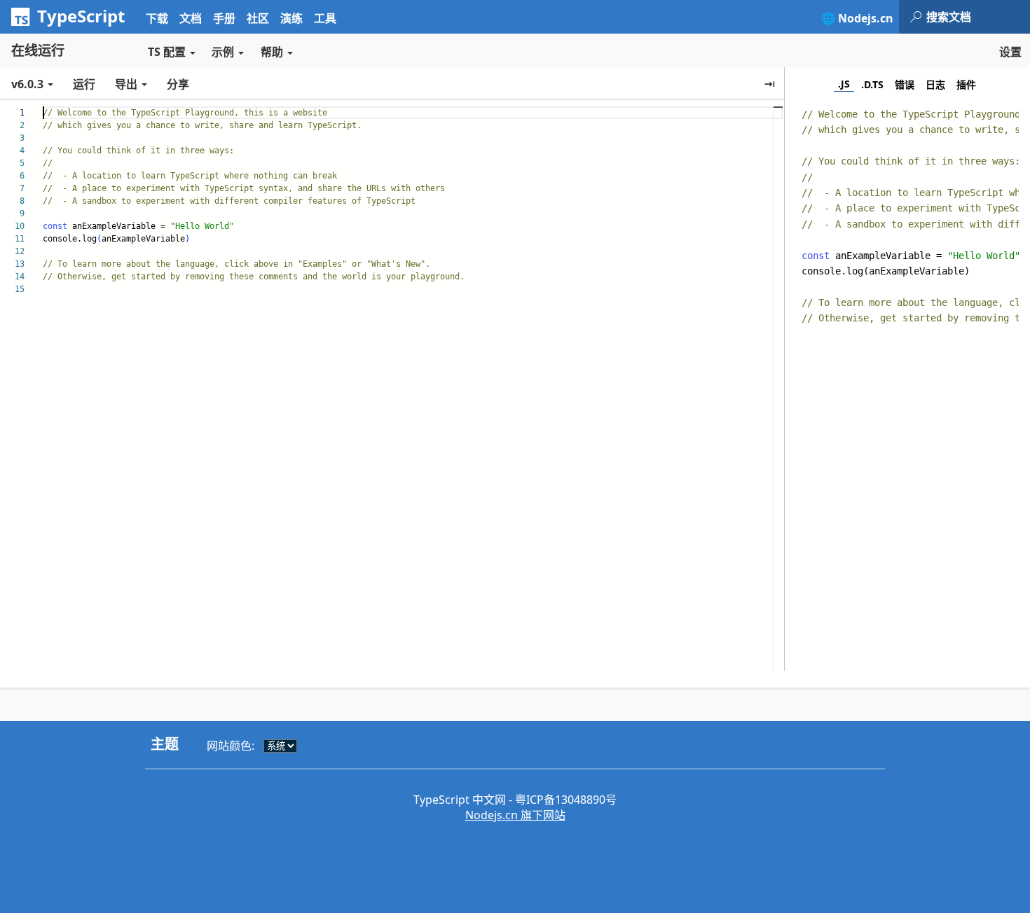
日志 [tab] (935, 84)
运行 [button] (84, 84)
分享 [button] (178, 84)
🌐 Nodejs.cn (857, 18)
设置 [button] (1010, 52)
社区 (258, 18)
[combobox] (977, 17)
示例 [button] (223, 52)
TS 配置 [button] (167, 52)
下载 (157, 18)
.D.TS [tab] (872, 84)
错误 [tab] (904, 84)
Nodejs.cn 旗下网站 (515, 815)
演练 (291, 18)
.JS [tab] (844, 83)
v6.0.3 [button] (28, 84)
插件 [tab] (966, 84)
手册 (224, 18)
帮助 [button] (272, 52)
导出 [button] (126, 84)
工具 (325, 18)
